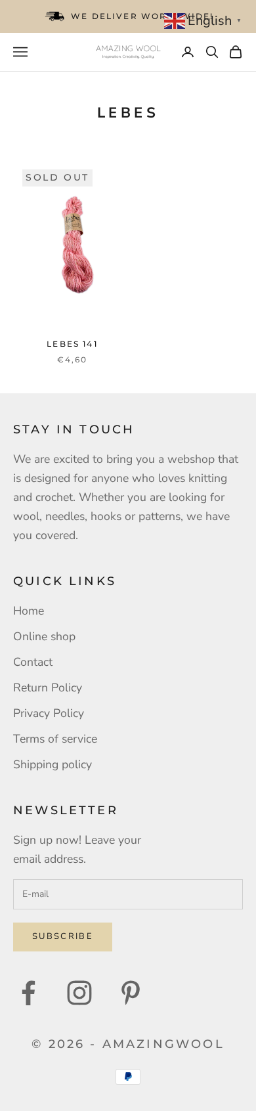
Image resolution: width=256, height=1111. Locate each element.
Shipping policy (52, 764)
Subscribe (62, 936)
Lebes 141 (72, 344)
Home (28, 611)
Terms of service (55, 739)
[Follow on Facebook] (28, 993)
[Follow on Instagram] (79, 993)
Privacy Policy (48, 713)
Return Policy (47, 687)
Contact (33, 662)
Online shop (44, 636)
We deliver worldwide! (142, 16)
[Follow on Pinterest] (131, 993)
